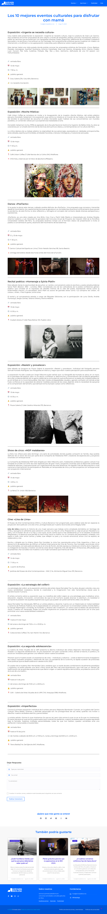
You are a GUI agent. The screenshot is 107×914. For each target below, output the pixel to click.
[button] (41, 818)
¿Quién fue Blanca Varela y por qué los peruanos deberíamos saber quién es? (22, 861)
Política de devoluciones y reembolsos (71, 909)
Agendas (53, 901)
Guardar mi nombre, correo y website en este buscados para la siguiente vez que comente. (35, 793)
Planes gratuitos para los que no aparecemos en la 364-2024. (53, 861)
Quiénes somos (43, 901)
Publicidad (94, 3)
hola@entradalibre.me (79, 893)
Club (101, 3)
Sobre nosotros (45, 889)
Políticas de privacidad (92, 909)
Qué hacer (83, 3)
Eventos (73, 3)
